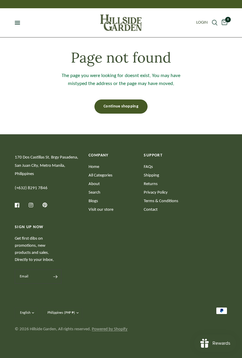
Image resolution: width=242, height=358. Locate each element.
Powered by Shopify (109, 329)
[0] (223, 22)
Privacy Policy (156, 192)
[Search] (215, 22)
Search (94, 192)
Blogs (93, 201)
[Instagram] (35, 205)
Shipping (151, 175)
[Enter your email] (55, 276)
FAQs (148, 167)
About (94, 184)
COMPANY (99, 155)
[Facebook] (21, 205)
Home (94, 167)
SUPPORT (153, 155)
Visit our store (101, 209)
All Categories (100, 175)
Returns (151, 184)
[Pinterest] (48, 204)
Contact (151, 209)
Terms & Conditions (161, 201)
